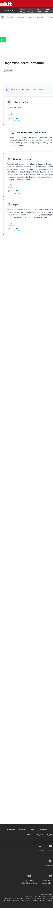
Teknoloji (41, 17)
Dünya (32, 829)
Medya (30, 834)
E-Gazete (40, 850)
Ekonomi (30, 17)
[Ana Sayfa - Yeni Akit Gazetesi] (6, 3)
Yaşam (40, 834)
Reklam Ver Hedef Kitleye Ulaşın (29, 881)
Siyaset (20, 17)
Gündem (11, 17)
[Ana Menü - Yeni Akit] (3, 17)
